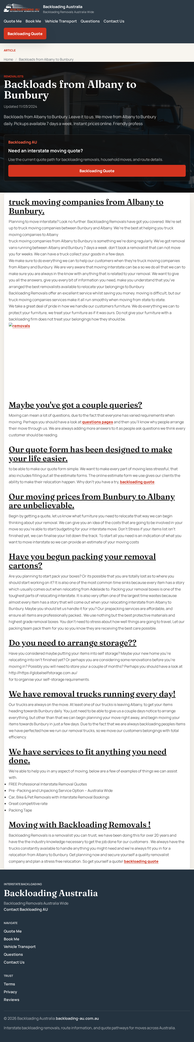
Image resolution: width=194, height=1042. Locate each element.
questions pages (97, 421)
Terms (9, 984)
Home (8, 59)
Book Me (33, 21)
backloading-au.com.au (77, 1018)
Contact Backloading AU (26, 909)
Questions (90, 21)
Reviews (11, 999)
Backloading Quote (25, 33)
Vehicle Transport (61, 21)
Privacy (10, 991)
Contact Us (114, 21)
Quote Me (13, 21)
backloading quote (137, 481)
